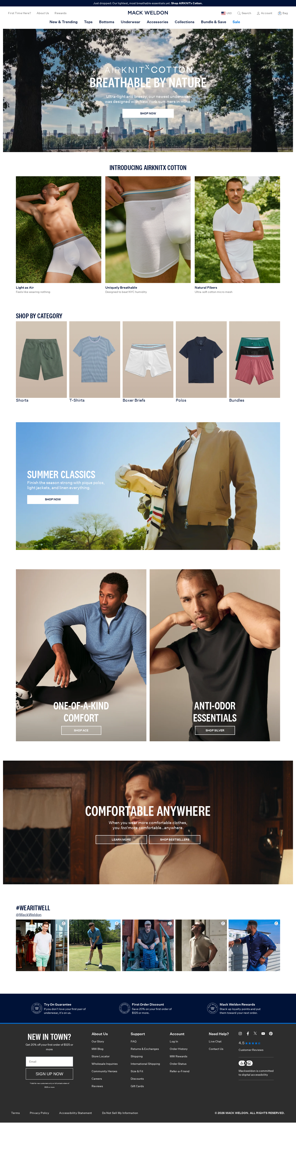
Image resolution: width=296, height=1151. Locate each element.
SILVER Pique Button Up (254, 945)
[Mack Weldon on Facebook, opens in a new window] (248, 1034)
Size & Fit (137, 1071)
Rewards (60, 13)
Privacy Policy (39, 1113)
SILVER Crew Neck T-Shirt (148, 945)
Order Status (178, 1064)
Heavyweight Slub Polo (95, 945)
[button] (244, 13)
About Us (43, 13)
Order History (179, 1049)
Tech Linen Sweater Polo (201, 945)
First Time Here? (19, 13)
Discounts (137, 1078)
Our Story (98, 1041)
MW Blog (97, 1049)
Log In (174, 1041)
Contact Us (216, 1049)
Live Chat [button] (215, 1041)
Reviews (97, 1086)
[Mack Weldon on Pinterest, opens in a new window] (271, 1034)
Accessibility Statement (75, 1113)
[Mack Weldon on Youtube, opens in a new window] (263, 1034)
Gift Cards (137, 1086)
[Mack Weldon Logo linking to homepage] (148, 13)
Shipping (137, 1056)
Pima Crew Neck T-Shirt (42, 945)
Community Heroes (104, 1071)
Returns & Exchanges (145, 1049)
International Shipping (145, 1064)
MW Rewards (178, 1056)
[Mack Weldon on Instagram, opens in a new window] (240, 1034)
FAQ (134, 1041)
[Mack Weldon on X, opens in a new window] (255, 1034)
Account (266, 13)
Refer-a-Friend (179, 1071)
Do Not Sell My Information (120, 1113)
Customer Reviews (251, 1050)
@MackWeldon (28, 915)
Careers (97, 1078)
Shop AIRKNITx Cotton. (187, 3)
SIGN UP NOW (49, 1074)
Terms (15, 1113)
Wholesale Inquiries (105, 1064)
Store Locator (101, 1056)
